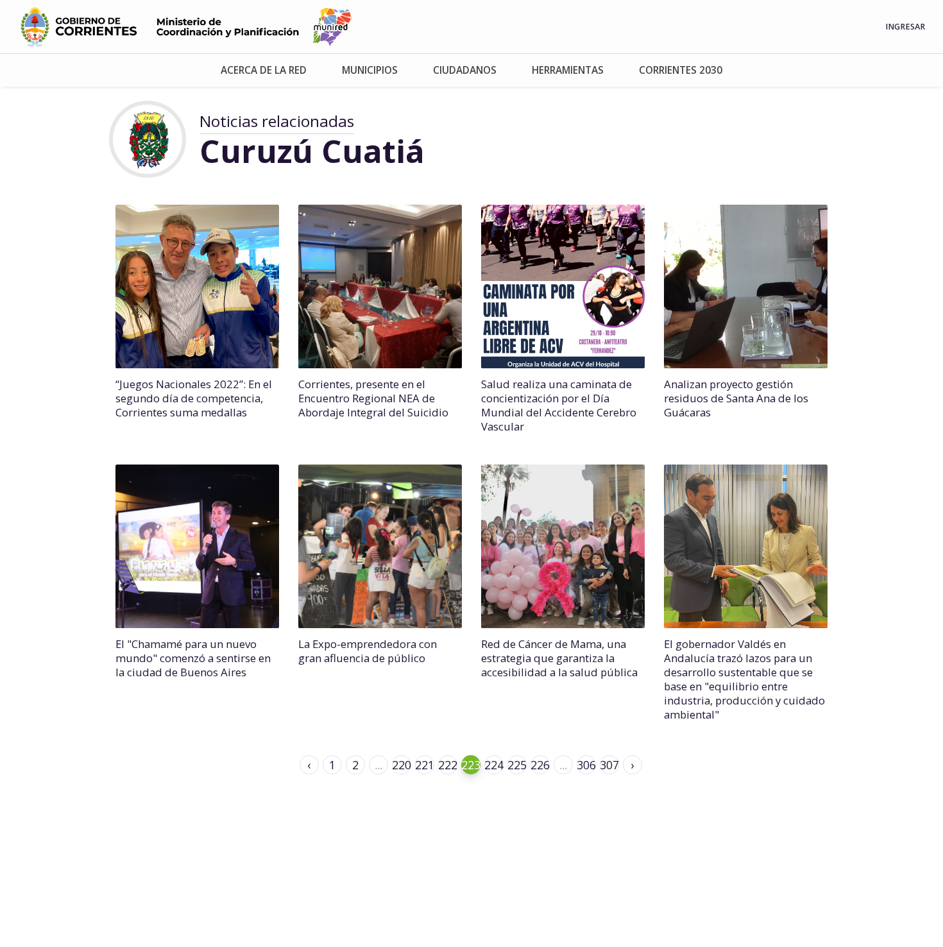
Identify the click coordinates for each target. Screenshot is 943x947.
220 (401, 764)
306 (586, 764)
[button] (263, 70)
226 (540, 764)
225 (517, 764)
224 (494, 764)
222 (447, 764)
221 (424, 764)
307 (609, 764)
